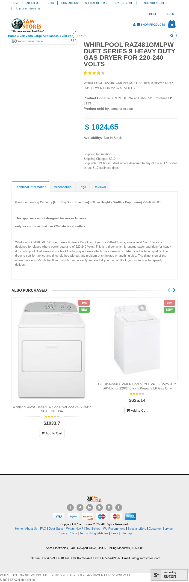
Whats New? (74, 528)
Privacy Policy (67, 533)
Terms (84, 533)
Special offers (137, 528)
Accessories (62, 187)
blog (93, 533)
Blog (50, 3)
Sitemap (126, 533)
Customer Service (161, 528)
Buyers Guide (123, 3)
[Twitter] (80, 507)
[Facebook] (70, 507)
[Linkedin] (89, 507)
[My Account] (134, 24)
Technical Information (30, 187)
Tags (82, 187)
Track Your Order (153, 3)
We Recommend (114, 528)
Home (15, 3)
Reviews (100, 187)
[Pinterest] (109, 507)
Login (170, 14)
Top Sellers (93, 528)
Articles (103, 533)
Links (114, 533)
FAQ (43, 528)
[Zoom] (72, 40)
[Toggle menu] (49, 23)
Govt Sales (56, 528)
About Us (33, 3)
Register (152, 14)
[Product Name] (51, 350)
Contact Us (69, 3)
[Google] (99, 507)
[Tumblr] (118, 507)
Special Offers (95, 3)
